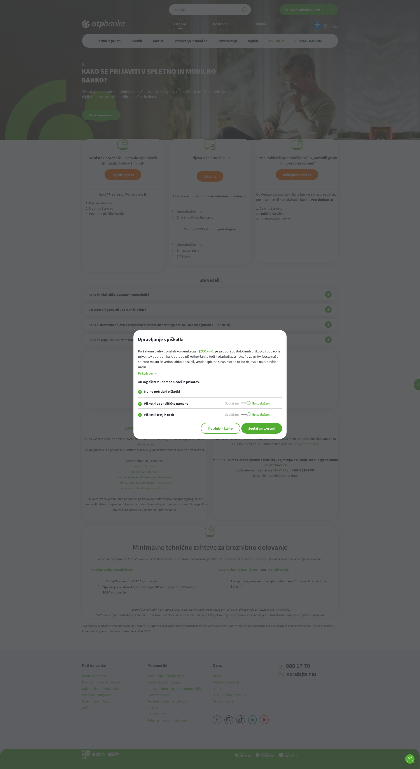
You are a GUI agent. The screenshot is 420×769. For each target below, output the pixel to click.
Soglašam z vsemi (261, 428)
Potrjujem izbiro (220, 428)
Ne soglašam (261, 403)
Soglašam (232, 403)
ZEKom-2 (207, 351)
